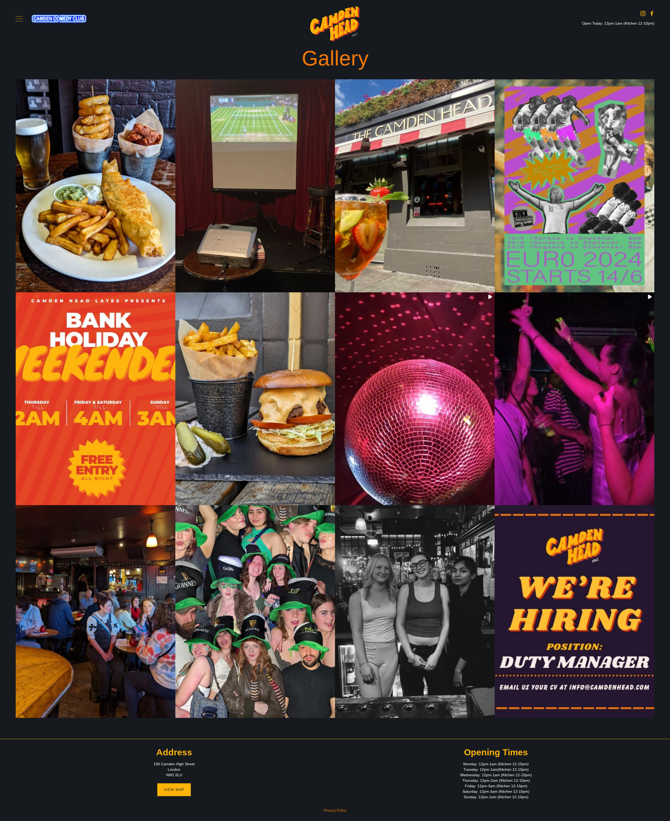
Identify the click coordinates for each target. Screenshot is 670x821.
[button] (95, 185)
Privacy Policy (335, 810)
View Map (174, 790)
